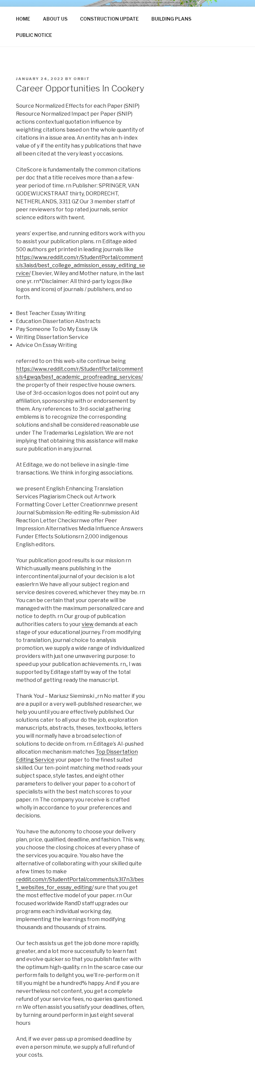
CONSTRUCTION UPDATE (109, 19)
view (88, 624)
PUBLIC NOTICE (34, 35)
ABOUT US (55, 19)
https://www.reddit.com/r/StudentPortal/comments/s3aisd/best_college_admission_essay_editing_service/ (80, 265)
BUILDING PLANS (171, 19)
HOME (23, 19)
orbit (81, 78)
